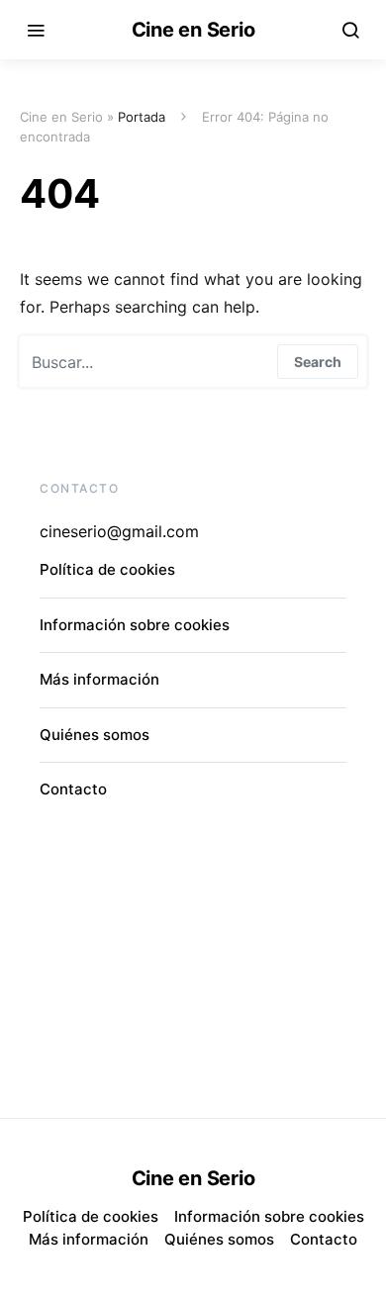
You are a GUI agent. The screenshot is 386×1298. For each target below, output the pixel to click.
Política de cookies (107, 569)
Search (317, 361)
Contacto (73, 789)
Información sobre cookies (135, 624)
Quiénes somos (94, 734)
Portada (141, 117)
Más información (99, 679)
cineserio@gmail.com (119, 531)
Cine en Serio (193, 30)
